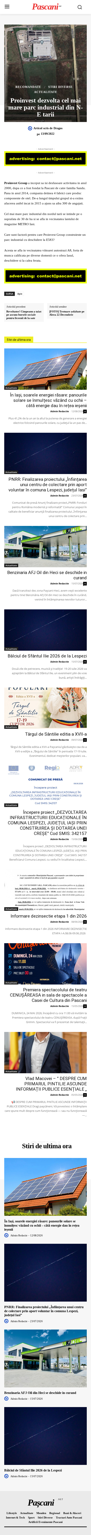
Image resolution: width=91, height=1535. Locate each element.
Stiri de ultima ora (19, 339)
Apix (19, 293)
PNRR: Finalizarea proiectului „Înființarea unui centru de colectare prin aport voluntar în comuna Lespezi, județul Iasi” (47, 484)
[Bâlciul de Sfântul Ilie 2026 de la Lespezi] (45, 630)
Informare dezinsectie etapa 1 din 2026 (49, 916)
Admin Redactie (59, 411)
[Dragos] (30, 128)
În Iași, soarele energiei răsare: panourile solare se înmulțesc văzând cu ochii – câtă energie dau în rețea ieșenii (48, 400)
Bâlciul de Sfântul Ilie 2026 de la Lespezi (47, 656)
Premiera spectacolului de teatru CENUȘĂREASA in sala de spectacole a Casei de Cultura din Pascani (48, 995)
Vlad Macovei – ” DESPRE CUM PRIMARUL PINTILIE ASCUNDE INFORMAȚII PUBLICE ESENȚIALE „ (51, 1084)
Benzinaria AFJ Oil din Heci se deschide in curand (40, 1393)
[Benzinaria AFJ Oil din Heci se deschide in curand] (45, 546)
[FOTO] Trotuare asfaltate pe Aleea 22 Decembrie (66, 313)
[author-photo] (7, 1235)
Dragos (58, 128)
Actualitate (45, 92)
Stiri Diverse (60, 87)
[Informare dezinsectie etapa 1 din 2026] (45, 890)
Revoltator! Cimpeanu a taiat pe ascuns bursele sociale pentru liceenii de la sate (23, 315)
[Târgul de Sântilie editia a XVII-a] (45, 708)
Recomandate (28, 87)
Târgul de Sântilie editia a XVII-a (56, 734)
